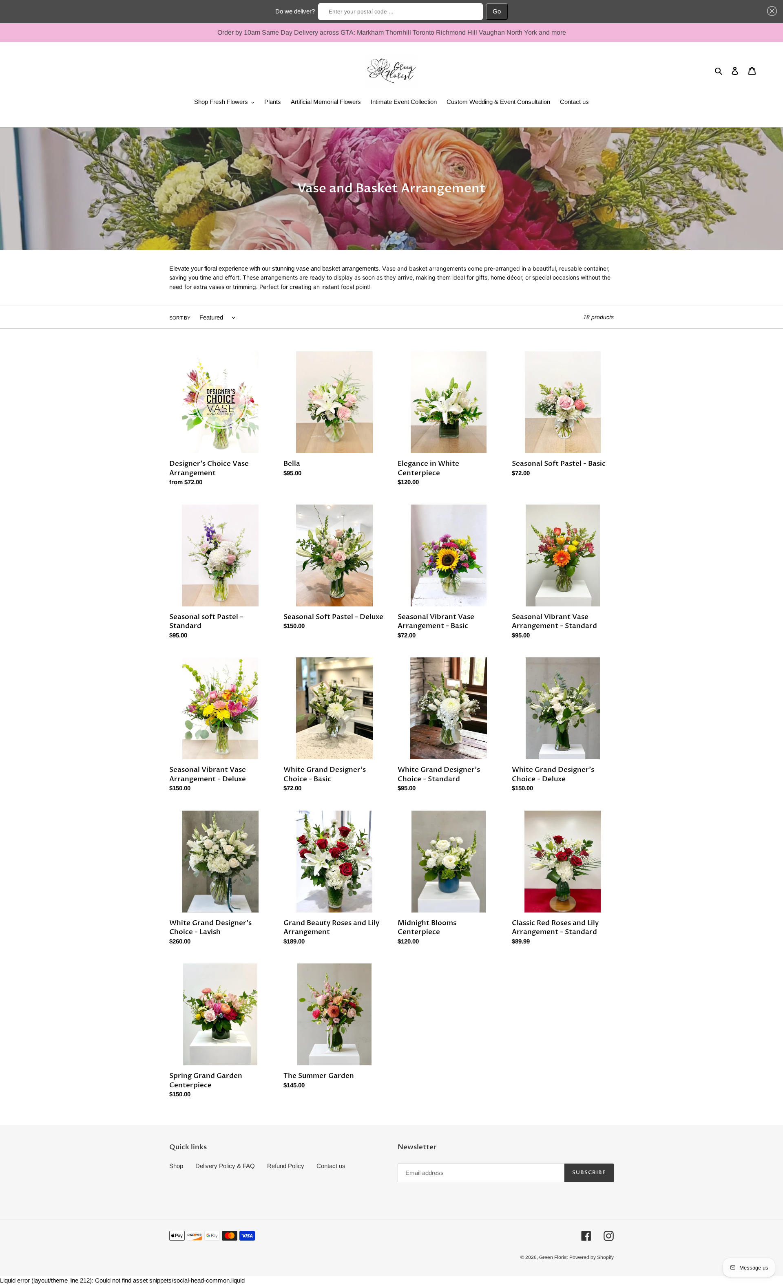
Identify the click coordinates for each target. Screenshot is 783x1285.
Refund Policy (285, 1165)
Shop (176, 1165)
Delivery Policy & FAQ (225, 1165)
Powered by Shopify (591, 1257)
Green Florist (553, 1257)
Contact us (330, 1165)
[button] (770, 11)
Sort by (179, 318)
